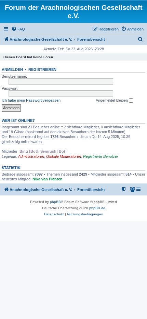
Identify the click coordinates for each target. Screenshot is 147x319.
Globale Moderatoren (63, 156)
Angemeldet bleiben (112, 100)
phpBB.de (97, 208)
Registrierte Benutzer (100, 156)
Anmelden (12, 69)
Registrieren (42, 69)
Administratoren (31, 156)
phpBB (55, 202)
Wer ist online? (18, 120)
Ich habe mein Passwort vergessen (31, 100)
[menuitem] (18, 29)
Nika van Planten (47, 179)
